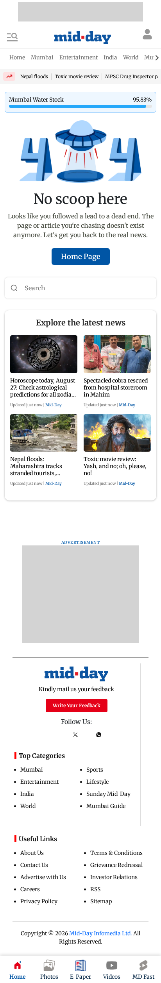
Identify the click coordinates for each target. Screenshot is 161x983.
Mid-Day (53, 404)
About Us (32, 852)
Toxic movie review (76, 76)
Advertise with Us (43, 877)
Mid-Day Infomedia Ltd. (100, 933)
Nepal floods (34, 76)
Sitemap (101, 901)
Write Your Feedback (76, 705)
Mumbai (31, 769)
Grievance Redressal (116, 865)
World (28, 806)
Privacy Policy (38, 901)
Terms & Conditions (116, 852)
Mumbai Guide (105, 806)
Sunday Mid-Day (108, 793)
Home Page (80, 256)
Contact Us (34, 865)
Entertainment (39, 781)
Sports (94, 769)
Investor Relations (114, 877)
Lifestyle (97, 781)
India (27, 793)
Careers (30, 889)
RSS (95, 889)
